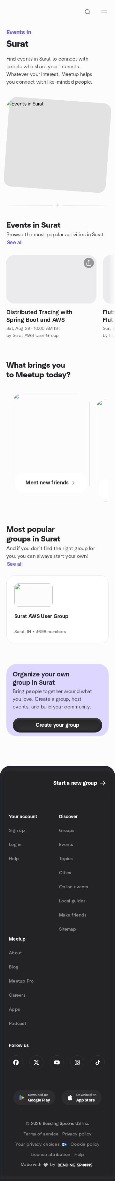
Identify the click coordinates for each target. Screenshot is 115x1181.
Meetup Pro (21, 981)
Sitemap (67, 929)
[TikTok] (98, 1062)
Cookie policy (85, 1144)
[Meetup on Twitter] (36, 1062)
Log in (15, 844)
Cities (65, 873)
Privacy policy (76, 1134)
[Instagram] (77, 1062)
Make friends (73, 915)
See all (15, 242)
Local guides (72, 901)
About (15, 953)
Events (66, 844)
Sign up (17, 830)
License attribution (50, 1154)
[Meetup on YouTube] (57, 1062)
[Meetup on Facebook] (16, 1062)
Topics (66, 859)
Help (14, 859)
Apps (14, 1009)
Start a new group (75, 783)
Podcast (17, 1023)
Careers (17, 995)
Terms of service (41, 1134)
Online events (73, 887)
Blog (13, 967)
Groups (67, 830)
